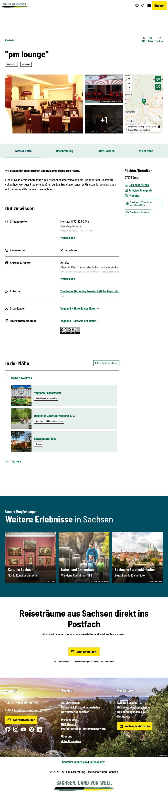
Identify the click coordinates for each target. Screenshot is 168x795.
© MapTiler (143, 126)
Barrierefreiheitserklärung (133, 707)
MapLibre (132, 126)
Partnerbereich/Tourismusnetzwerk (83, 728)
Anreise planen (70, 702)
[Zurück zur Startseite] (14, 5)
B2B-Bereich (68, 724)
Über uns (66, 736)
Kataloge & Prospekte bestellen (80, 707)
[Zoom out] (129, 83)
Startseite (9, 40)
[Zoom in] (129, 78)
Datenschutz (97, 762)
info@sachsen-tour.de (28, 710)
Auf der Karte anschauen (106, 363)
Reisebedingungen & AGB (132, 712)
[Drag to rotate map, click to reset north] (129, 88)
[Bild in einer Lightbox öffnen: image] (44, 104)
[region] (144, 104)
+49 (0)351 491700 (27, 702)
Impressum (81, 762)
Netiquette (123, 716)
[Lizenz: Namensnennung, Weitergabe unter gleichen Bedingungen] (70, 333)
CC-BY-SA (118, 101)
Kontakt (67, 762)
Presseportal (69, 719)
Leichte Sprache (127, 702)
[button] (160, 791)
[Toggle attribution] (159, 127)
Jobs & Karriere (71, 741)
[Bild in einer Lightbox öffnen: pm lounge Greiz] (104, 89)
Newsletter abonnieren (75, 712)
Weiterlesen (67, 237)
